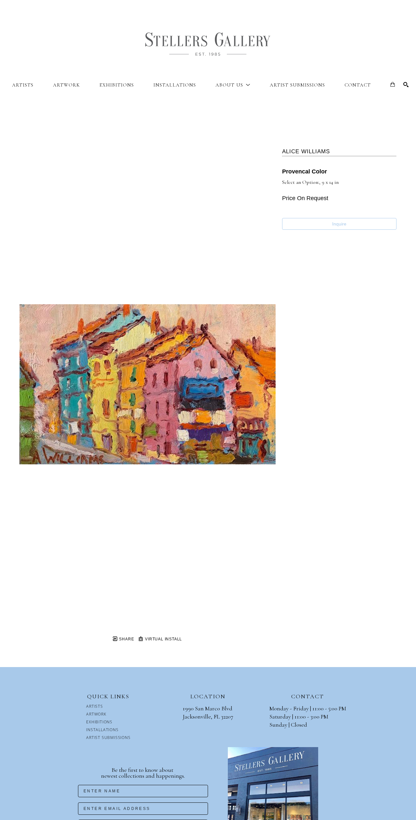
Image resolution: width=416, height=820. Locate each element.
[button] (232, 85)
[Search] (406, 84)
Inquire (339, 223)
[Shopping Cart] (392, 84)
